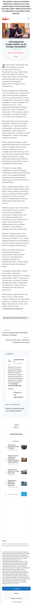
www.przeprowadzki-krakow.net (12, 308)
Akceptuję (16, 588)
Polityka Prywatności (17, 602)
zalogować (17, 408)
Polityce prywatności (14, 583)
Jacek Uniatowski (19, 359)
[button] (30, 549)
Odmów (16, 593)
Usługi (15, 56)
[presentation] (16, 427)
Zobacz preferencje (16, 598)
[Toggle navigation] (28, 19)
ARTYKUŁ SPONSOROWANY (16, 53)
